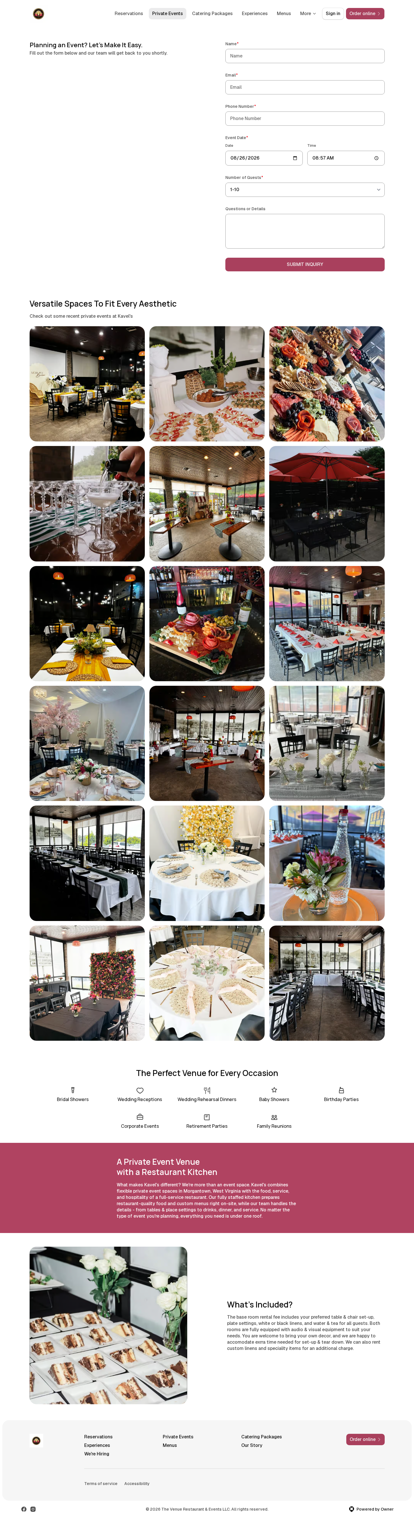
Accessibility (137, 1483)
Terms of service (101, 1483)
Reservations (129, 13)
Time (311, 145)
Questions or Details (245, 208)
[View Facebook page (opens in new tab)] (23, 1509)
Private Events (167, 13)
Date (229, 145)
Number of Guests (252, 177)
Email (239, 75)
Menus (284, 13)
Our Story (251, 1445)
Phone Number (248, 106)
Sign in (333, 13)
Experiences (255, 13)
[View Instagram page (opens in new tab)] (33, 1509)
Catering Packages (212, 13)
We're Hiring (96, 1454)
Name (240, 43)
